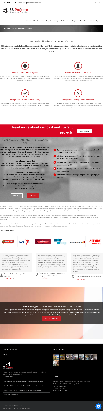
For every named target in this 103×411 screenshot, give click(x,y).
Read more (9, 278)
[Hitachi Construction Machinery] (81, 357)
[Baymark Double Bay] (94, 357)
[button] (96, 20)
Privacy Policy (11, 405)
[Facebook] (7, 354)
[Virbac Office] (75, 357)
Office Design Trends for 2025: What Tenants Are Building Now (22, 390)
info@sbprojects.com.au (34, 3)
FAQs (4, 405)
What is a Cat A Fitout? (11, 394)
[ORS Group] (69, 357)
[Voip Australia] (62, 357)
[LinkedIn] (4, 354)
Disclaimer (19, 405)
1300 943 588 (22, 3)
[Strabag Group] (88, 357)
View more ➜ (18, 374)
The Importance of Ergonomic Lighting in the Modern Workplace (23, 381)
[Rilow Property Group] (56, 363)
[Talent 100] (56, 357)
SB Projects (16, 408)
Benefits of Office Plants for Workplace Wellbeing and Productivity (24, 386)
